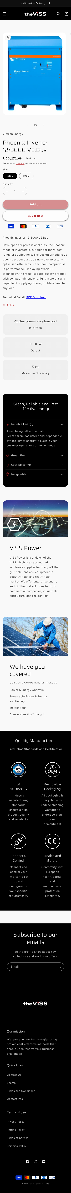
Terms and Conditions (21, 1091)
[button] (4, 14)
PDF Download (36, 297)
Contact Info (15, 1098)
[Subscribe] (60, 966)
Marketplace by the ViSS (39, 1184)
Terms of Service (18, 1137)
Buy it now (35, 215)
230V (10, 176)
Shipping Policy (16, 1146)
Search (11, 1082)
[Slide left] (28, 125)
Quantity (8, 184)
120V (26, 176)
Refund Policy (15, 1129)
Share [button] (10, 304)
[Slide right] (43, 125)
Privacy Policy (15, 1121)
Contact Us (14, 1074)
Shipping (20, 163)
